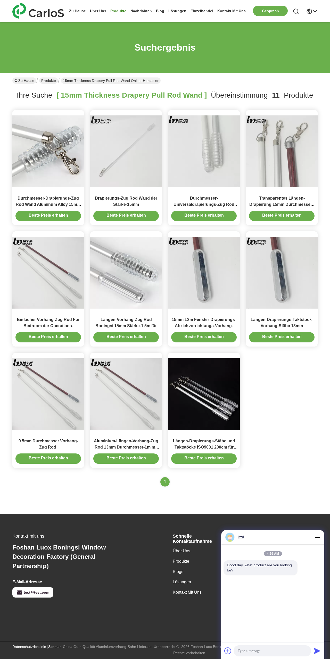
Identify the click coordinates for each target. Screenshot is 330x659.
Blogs (178, 571)
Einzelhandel (202, 11)
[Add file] (228, 650)
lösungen (177, 11)
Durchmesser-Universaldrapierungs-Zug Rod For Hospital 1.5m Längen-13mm (204, 204)
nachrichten (141, 11)
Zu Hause (77, 11)
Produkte (48, 81)
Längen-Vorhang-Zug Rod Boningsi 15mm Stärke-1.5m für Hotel (126, 325)
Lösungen (182, 582)
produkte (118, 11)
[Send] (317, 650)
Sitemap (55, 647)
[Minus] (317, 537)
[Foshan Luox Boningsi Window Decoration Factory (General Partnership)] (40, 11)
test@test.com (36, 592)
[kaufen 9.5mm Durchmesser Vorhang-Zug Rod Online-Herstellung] (48, 394)
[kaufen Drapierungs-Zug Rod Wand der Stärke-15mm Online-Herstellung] (126, 151)
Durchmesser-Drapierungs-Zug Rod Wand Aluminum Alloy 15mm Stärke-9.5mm (48, 204)
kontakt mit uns (231, 11)
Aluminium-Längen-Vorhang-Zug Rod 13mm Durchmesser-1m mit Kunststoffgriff (126, 447)
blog (160, 11)
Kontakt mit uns (187, 592)
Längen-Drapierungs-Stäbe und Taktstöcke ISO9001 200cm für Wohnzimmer (204, 447)
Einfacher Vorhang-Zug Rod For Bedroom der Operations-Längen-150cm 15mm (48, 325)
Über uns (98, 11)
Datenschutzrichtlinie (29, 647)
